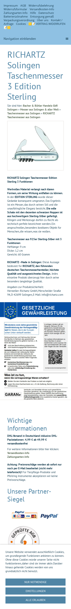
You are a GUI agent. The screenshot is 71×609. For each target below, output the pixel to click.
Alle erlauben (35, 600)
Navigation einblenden (20, 39)
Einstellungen (36, 591)
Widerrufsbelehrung (41, 5)
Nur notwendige (35, 582)
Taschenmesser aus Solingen (23, 113)
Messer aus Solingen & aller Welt (39, 109)
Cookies (21, 24)
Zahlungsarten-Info (15, 13)
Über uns (42, 20)
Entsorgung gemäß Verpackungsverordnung (29, 18)
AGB (23, 5)
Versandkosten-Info (42, 9)
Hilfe (33, 13)
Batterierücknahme (16, 16)
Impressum (11, 5)
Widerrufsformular (15, 9)
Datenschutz (46, 13)
